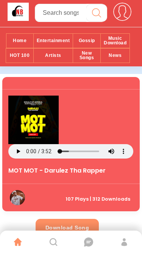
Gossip (87, 40)
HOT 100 (20, 55)
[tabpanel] (71, 144)
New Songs (87, 55)
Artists (53, 55)
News (115, 55)
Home (20, 40)
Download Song (67, 228)
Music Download (115, 41)
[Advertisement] (96, 119)
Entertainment (53, 40)
